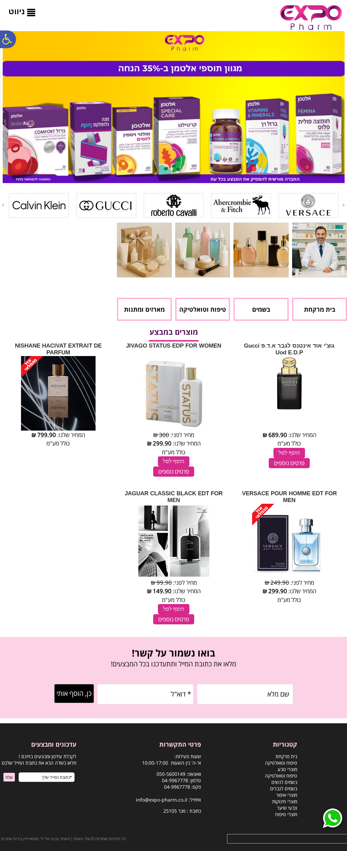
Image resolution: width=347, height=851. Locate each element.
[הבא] (2, 205)
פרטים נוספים (289, 463)
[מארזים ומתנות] (144, 275)
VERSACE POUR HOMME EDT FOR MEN (289, 496)
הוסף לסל (289, 453)
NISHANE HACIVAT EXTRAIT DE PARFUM (58, 349)
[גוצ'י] (106, 216)
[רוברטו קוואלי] (174, 216)
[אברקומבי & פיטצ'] (241, 216)
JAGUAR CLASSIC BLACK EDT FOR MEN (174, 496)
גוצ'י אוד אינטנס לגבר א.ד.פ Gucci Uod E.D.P (289, 349)
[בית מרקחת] (319, 275)
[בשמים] (260, 275)
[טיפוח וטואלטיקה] (202, 275)
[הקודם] (344, 205)
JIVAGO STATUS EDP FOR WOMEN (173, 346)
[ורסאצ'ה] (309, 216)
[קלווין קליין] (39, 216)
